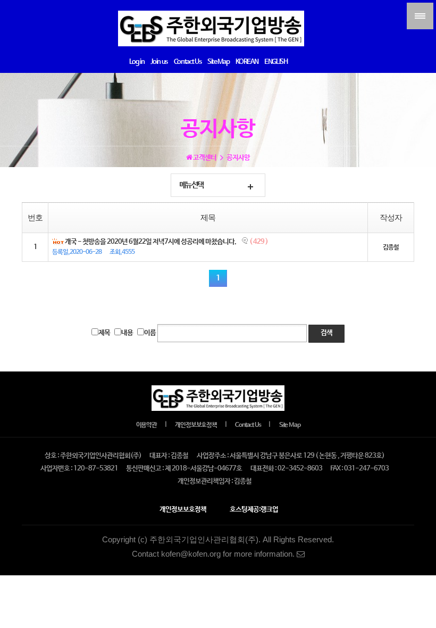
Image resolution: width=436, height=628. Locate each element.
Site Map (289, 425)
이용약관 (146, 425)
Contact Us (248, 425)
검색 (326, 333)
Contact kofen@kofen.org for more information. (214, 554)
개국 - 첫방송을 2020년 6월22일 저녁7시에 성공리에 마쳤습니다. (150, 242)
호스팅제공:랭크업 (254, 510)
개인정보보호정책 (195, 425)
